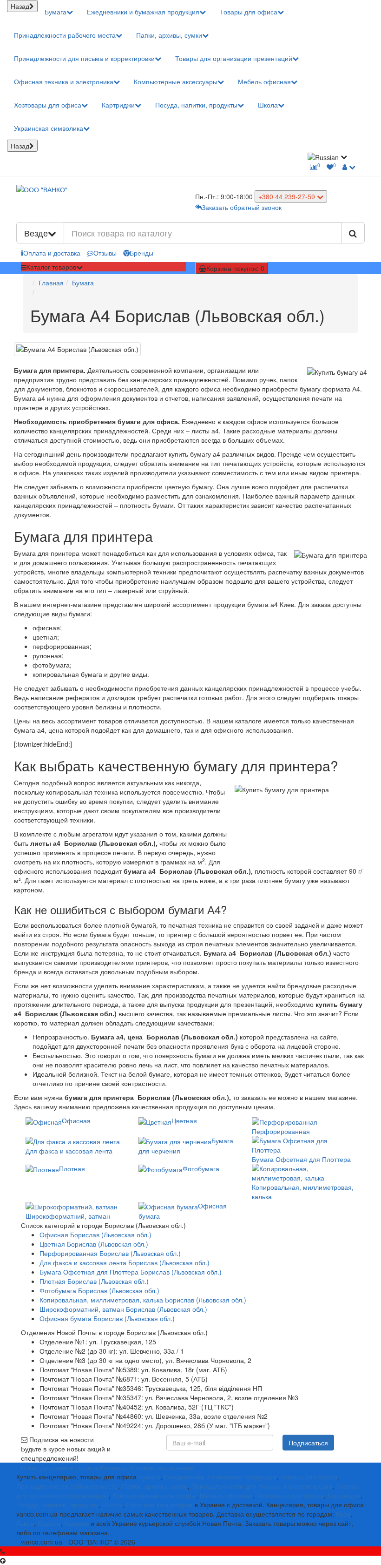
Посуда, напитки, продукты (196, 104)
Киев (343, 1513)
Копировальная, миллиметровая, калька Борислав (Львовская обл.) (142, 1299)
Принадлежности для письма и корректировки (84, 58)
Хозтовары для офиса (47, 104)
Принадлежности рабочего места (65, 35)
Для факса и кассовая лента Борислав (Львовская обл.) (124, 1262)
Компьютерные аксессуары (175, 81)
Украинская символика (48, 128)
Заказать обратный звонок (242, 207)
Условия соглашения (161, 1467)
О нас (30, 1467)
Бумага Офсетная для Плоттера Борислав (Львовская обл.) (130, 1271)
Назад (20, 6)
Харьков (76, 1523)
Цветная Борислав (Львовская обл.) (93, 1243)
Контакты (114, 1467)
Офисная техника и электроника (63, 81)
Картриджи (118, 104)
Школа (268, 104)
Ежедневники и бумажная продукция (143, 11)
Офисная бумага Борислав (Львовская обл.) (107, 1318)
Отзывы (105, 252)
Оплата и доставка (51, 252)
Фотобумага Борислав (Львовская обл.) (99, 1290)
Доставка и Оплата (69, 1467)
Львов (25, 1523)
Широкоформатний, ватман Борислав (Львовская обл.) (123, 1309)
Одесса (49, 1523)
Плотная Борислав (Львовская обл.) (94, 1281)
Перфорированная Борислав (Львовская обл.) (110, 1253)
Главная (51, 282)
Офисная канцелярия (159, 1504)
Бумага (55, 11)
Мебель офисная (264, 81)
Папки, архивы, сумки (169, 35)
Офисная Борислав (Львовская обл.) (95, 1234)
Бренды (141, 252)
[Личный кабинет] (348, 166)
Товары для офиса (248, 11)
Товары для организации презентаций (233, 58)
